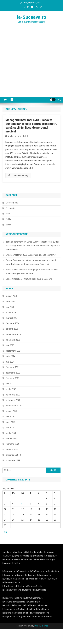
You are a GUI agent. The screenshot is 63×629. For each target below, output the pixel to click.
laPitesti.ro (19, 586)
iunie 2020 (10, 422)
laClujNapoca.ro (37, 571)
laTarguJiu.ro (9, 616)
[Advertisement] (31, 63)
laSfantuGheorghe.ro (33, 598)
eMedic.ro (7, 552)
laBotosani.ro (8, 609)
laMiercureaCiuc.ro (11, 582)
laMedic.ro (18, 552)
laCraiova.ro (7, 575)
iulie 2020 (10, 416)
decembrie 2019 (13, 455)
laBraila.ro (20, 609)
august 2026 (11, 296)
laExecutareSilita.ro (11, 559)
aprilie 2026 (11, 312)
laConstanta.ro (52, 571)
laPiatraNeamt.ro (41, 559)
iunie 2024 (10, 356)
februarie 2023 (12, 367)
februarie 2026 (12, 323)
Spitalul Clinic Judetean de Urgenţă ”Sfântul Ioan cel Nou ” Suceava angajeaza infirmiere (32, 271)
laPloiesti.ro (30, 575)
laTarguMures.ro (23, 616)
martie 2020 (11, 438)
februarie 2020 (12, 444)
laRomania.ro (8, 571)
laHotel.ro (38, 552)
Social (8, 225)
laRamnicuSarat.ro (34, 586)
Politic (8, 219)
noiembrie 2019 (13, 460)
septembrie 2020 (14, 405)
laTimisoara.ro (44, 575)
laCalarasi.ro (18, 579)
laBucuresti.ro (22, 571)
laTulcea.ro (38, 616)
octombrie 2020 (13, 400)
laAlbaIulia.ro (19, 602)
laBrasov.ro (7, 598)
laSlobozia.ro (29, 613)
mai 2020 (10, 427)
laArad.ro (6, 605)
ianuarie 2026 (12, 329)
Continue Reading (20, 175)
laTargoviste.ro (42, 613)
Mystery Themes (41, 626)
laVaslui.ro (7, 602)
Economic (10, 208)
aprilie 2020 (11, 433)
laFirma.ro (24, 556)
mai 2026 (10, 307)
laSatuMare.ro (43, 609)
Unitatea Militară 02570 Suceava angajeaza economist (31, 255)
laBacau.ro (17, 605)
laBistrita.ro (43, 605)
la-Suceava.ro (31, 17)
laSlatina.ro (17, 613)
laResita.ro (30, 609)
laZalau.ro (47, 616)
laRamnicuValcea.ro (11, 590)
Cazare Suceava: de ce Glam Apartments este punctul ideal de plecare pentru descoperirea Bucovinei (31, 262)
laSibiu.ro (6, 613)
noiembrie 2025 (13, 340)
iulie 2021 (10, 383)
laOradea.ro (7, 586)
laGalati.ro (19, 575)
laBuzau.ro (7, 579)
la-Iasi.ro (18, 598)
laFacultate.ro (36, 556)
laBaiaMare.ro (29, 605)
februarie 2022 (12, 378)
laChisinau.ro (27, 559)
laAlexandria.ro (33, 602)
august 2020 (11, 411)
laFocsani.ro (40, 579)
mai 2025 (10, 345)
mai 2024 (10, 362)
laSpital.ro (28, 552)
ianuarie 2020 (12, 449)
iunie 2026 (10, 301)
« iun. (4, 532)
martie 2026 (11, 318)
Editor (28, 136)
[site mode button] (53, 99)
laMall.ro (7, 556)
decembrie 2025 (13, 334)
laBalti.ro (16, 563)
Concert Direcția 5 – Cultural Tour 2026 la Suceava (29, 279)
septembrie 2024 (14, 351)
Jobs (8, 213)
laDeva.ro (30, 579)
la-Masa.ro (49, 552)
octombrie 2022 (13, 373)
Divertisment (12, 203)
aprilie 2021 (11, 389)
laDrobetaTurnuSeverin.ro (34, 590)
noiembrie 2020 (13, 395)
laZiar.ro (15, 556)
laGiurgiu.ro (52, 579)
